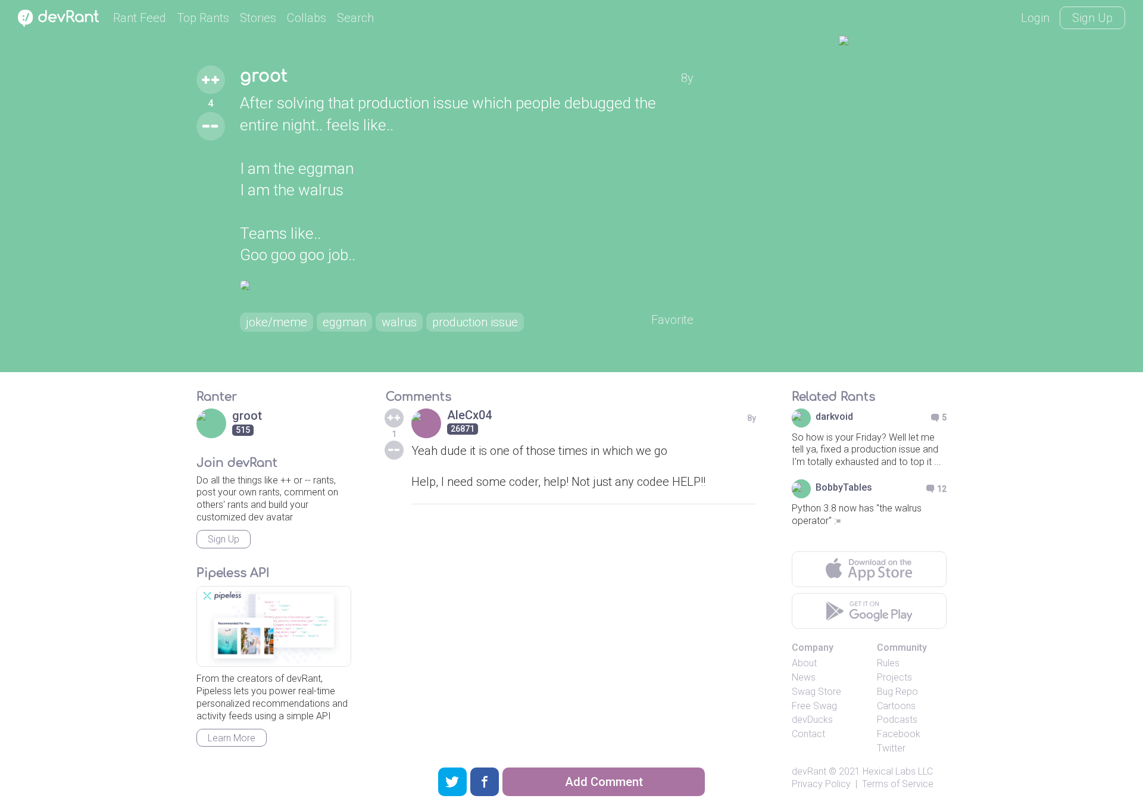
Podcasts (897, 719)
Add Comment (604, 782)
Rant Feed (139, 18)
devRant (809, 771)
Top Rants (203, 18)
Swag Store (816, 691)
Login (1035, 18)
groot (264, 76)
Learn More (231, 738)
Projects (894, 677)
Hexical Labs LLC (898, 771)
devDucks (812, 719)
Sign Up (1092, 18)
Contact (808, 734)
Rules (888, 663)
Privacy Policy (821, 784)
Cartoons (896, 706)
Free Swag (814, 706)
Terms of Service (897, 784)
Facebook (898, 734)
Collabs (306, 18)
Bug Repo (897, 691)
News (804, 677)
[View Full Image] (467, 285)
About (804, 663)
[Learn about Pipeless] (273, 626)
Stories (258, 18)
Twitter (891, 748)
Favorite (672, 320)
